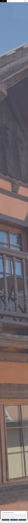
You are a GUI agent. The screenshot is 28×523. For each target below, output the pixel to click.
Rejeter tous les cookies (6, 519)
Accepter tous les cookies (22, 519)
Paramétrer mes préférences (14, 519)
